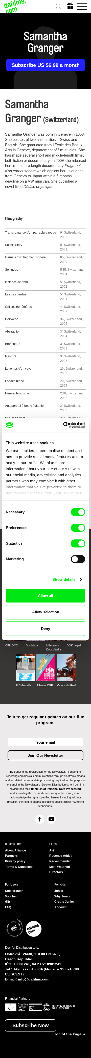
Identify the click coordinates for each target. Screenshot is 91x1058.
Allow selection (45, 612)
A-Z (51, 850)
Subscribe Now (30, 1025)
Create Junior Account (64, 904)
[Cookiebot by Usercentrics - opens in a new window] (64, 425)
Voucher (11, 896)
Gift (7, 901)
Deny (45, 628)
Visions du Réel (66, 685)
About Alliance (15, 850)
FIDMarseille (23, 685)
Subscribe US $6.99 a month (46, 65)
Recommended (60, 861)
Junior (58, 891)
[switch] (78, 528)
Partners (11, 856)
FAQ (8, 907)
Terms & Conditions (19, 867)
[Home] (15, 6)
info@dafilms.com (33, 979)
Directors (56, 872)
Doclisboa (32, 645)
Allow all (45, 595)
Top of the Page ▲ (70, 1034)
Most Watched (59, 867)
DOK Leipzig (74, 645)
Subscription (14, 891)
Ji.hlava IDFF (44, 685)
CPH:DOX (11, 645)
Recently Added (60, 856)
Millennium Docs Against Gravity (54, 647)
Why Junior (62, 896)
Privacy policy (15, 861)
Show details (63, 579)
